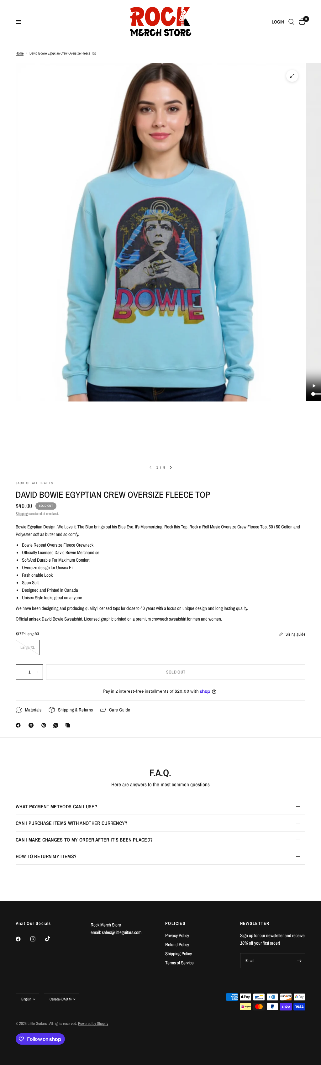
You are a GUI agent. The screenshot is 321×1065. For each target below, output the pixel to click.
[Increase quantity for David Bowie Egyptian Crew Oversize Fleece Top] (38, 672)
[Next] (171, 467)
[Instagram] (37, 939)
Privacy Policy (177, 935)
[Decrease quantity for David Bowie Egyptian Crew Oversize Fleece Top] (20, 672)
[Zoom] (292, 76)
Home (20, 53)
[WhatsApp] (57, 725)
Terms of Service (179, 962)
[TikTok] (52, 939)
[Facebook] (19, 725)
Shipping (22, 513)
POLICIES (175, 923)
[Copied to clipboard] (69, 725)
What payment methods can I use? (56, 806)
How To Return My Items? (46, 856)
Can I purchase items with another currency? (72, 823)
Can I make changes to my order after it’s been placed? (84, 839)
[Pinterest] (45, 725)
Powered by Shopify (93, 1023)
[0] (301, 22)
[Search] (291, 22)
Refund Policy (177, 944)
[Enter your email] (299, 960)
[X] (32, 725)
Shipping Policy (178, 953)
